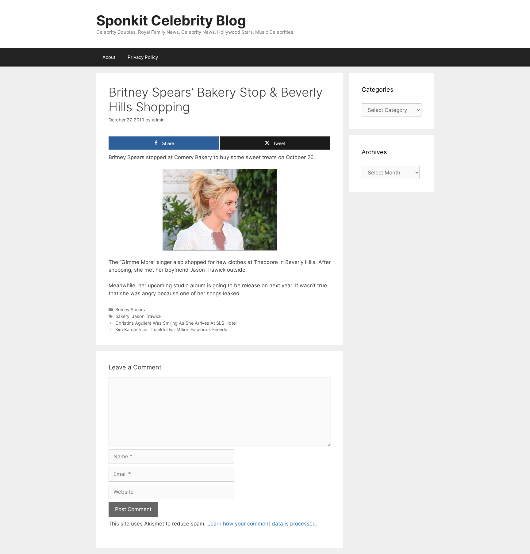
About (108, 57)
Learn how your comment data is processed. (262, 524)
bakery (122, 316)
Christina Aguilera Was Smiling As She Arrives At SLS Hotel (175, 323)
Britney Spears (130, 309)
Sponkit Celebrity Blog (171, 20)
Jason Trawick (147, 316)
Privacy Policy (143, 57)
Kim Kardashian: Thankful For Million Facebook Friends (171, 329)
